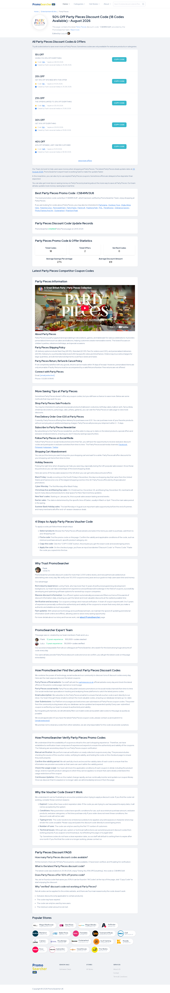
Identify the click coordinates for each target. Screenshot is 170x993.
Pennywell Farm (59, 208)
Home (65, 4)
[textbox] (129, 4)
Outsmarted (59, 210)
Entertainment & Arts (49, 11)
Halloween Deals (65, 969)
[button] (79, 4)
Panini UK (81, 208)
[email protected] (47, 375)
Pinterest (39, 447)
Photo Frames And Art (44, 210)
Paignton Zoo (46, 208)
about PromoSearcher (90, 617)
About (106, 4)
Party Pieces (81, 27)
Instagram (47, 447)
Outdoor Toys (114, 205)
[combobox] (129, 4)
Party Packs (71, 208)
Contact (116, 973)
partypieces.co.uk (86, 682)
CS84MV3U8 (105, 27)
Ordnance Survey (122, 208)
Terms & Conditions (120, 977)
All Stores (89, 969)
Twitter (55, 447)
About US (116, 969)
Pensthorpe (109, 208)
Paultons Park (92, 208)
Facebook (123, 444)
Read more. (75, 30)
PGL (101, 208)
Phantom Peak (72, 210)
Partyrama (103, 205)
